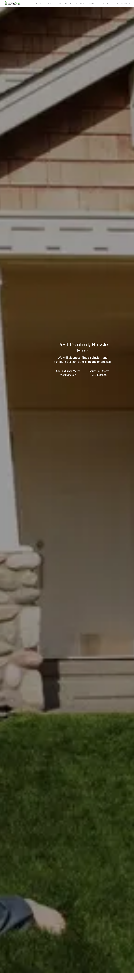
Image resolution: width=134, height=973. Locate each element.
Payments (94, 4)
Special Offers (65, 4)
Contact (38, 4)
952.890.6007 (123, 4)
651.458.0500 (99, 374)
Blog (106, 4)
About (49, 4)
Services (81, 4)
